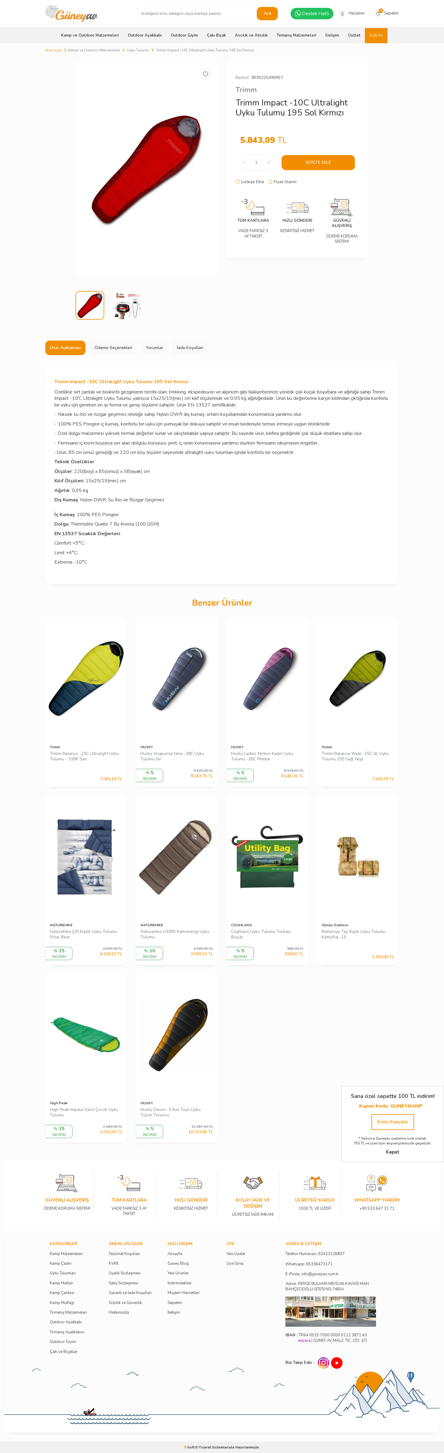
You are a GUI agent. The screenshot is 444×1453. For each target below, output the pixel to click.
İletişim (332, 35)
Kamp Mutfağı (62, 1303)
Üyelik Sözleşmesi (125, 1273)
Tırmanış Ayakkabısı (67, 1332)
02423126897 (331, 1254)
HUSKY (146, 747)
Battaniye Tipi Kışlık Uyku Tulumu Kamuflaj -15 (353, 934)
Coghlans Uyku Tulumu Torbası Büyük (261, 934)
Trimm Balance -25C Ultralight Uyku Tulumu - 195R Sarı (84, 756)
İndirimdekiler (180, 1283)
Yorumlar (154, 348)
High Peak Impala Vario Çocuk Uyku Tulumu (84, 1112)
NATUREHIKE (61, 925)
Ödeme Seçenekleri (113, 348)
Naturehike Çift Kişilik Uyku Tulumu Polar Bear (83, 934)
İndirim (376, 35)
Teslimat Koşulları (124, 1254)
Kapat (392, 1152)
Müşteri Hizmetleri (184, 1293)
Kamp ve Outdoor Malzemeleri (90, 35)
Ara (267, 13)
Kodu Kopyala (393, 1121)
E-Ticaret (203, 1447)
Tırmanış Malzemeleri (296, 35)
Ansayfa (175, 1254)
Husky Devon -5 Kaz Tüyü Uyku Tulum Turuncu (170, 1112)
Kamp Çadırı (61, 1263)
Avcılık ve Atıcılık (251, 35)
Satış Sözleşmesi (123, 1283)
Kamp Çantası (62, 1293)
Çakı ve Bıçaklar (64, 1351)
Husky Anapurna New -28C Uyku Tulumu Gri (172, 756)
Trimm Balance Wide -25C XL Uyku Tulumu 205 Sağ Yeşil (355, 756)
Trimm (246, 90)
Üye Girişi (235, 1263)
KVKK (114, 1263)
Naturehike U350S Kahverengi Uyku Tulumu (174, 934)
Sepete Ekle (318, 162)
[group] (146, 168)
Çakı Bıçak (216, 35)
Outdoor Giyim (184, 35)
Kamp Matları (61, 1283)
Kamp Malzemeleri (66, 1254)
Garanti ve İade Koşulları (130, 1293)
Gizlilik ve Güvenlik (125, 1303)
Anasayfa (53, 50)
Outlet (354, 35)
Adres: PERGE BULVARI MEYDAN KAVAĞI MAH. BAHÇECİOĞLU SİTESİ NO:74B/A (327, 1286)
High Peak (59, 1103)
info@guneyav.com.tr (320, 1274)
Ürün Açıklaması (65, 348)
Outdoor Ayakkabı (145, 35)
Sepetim (175, 1303)
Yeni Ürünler (178, 1273)
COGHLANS (241, 925)
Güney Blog (178, 1263)
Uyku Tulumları (63, 1273)
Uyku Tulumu (138, 50)
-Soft (189, 1447)
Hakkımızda (119, 1312)
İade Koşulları (190, 348)
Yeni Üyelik (236, 1254)
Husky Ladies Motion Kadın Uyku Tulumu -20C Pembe (262, 756)
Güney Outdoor (335, 925)
